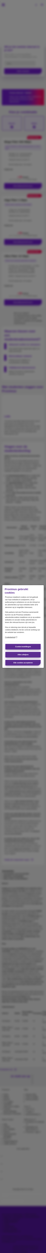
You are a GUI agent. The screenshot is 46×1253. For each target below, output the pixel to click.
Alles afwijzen (23, 655)
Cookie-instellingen (23, 647)
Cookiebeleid (10, 637)
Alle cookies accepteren (23, 663)
